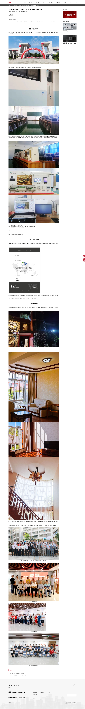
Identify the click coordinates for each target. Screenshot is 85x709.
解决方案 (37, 2)
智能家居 (32, 29)
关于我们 (30, 2)
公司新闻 (19, 5)
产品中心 (43, 2)
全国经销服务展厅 (36, 694)
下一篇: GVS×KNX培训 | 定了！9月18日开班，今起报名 (17, 675)
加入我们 (65, 2)
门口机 (12, 229)
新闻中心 (15, 5)
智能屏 (12, 225)
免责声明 (9, 702)
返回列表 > (11, 670)
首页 (25, 2)
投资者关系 (58, 2)
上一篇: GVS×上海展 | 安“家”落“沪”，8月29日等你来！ (16, 673)
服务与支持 (51, 2)
